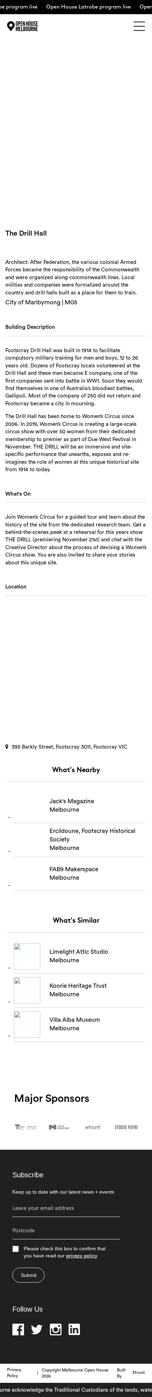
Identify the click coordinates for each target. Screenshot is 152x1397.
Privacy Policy (14, 1373)
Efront (139, 1373)
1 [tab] (76, 200)
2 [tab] (82, 200)
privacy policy (81, 1256)
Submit (28, 1275)
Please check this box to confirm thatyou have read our (65, 1252)
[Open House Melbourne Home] (32, 26)
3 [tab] (87, 200)
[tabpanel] (76, 141)
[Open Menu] (139, 26)
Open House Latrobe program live (84, 7)
